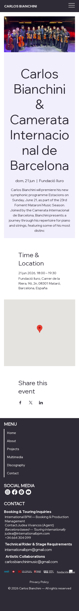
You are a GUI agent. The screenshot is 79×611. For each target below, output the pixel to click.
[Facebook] (14, 492)
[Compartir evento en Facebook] (20, 402)
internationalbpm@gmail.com (28, 549)
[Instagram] (7, 492)
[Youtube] (28, 492)
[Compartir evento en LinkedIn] (41, 402)
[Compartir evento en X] (31, 402)
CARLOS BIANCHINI (20, 6)
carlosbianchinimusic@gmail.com (31, 561)
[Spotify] (21, 492)
